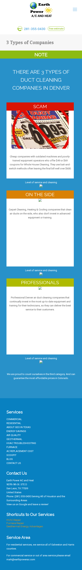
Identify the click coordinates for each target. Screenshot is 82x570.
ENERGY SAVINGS (16, 431)
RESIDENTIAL (13, 423)
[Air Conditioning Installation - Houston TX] (41, 9)
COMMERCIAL (14, 419)
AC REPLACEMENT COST (20, 451)
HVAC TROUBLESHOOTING (21, 443)
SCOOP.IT (11, 455)
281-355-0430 (34, 29)
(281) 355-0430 (22, 496)
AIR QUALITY (13, 435)
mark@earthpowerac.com (20, 559)
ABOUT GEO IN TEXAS (18, 427)
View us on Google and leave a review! (27, 504)
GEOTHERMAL (14, 439)
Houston (51, 496)
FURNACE (11, 447)
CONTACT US (13, 463)
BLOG (9, 459)
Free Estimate (56, 28)
